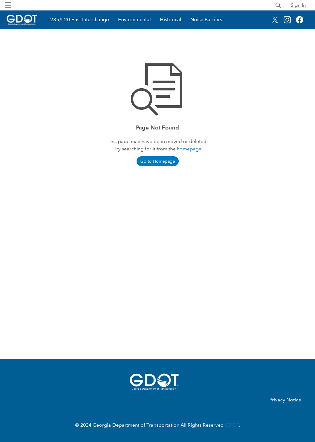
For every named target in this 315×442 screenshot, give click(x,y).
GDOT (232, 425)
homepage (189, 149)
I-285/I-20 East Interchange (78, 19)
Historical (170, 19)
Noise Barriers (206, 19)
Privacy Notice (285, 400)
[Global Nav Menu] (8, 5)
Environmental (134, 19)
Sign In (298, 5)
